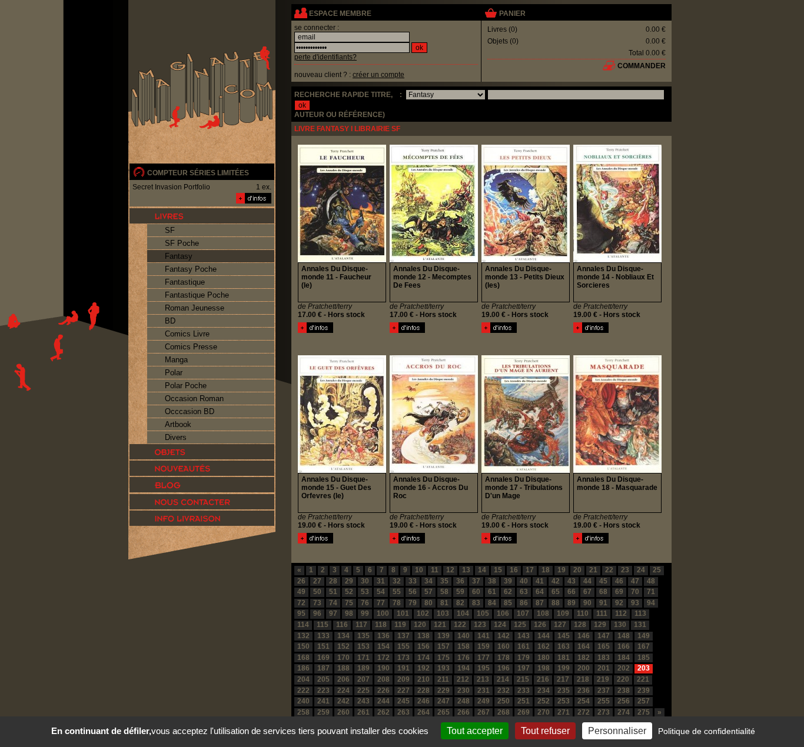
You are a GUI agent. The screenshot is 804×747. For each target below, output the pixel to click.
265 (443, 712)
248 (463, 701)
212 (463, 679)
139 (443, 636)
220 (623, 679)
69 (619, 592)
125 (520, 625)
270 (543, 712)
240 (303, 701)
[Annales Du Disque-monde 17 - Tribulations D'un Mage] (499, 541)
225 (363, 690)
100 (383, 613)
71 (651, 592)
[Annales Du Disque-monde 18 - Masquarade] (591, 541)
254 (583, 701)
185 (643, 657)
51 (333, 592)
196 (503, 668)
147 (603, 636)
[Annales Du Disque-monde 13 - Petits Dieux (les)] (499, 330)
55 (397, 592)
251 (523, 701)
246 (423, 701)
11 (434, 570)
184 (623, 657)
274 (623, 712)
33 (412, 581)
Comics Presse (191, 346)
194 (463, 668)
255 (603, 701)
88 (555, 603)
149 (643, 636)
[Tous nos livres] (201, 216)
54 (381, 592)
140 (463, 636)
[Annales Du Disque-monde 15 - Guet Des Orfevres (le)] (315, 541)
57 (428, 592)
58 (444, 592)
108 (543, 613)
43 (571, 581)
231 (483, 690)
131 (640, 625)
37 (476, 581)
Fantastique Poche (197, 295)
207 (363, 679)
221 (643, 679)
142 (503, 636)
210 (423, 679)
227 (403, 690)
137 (403, 636)
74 (333, 603)
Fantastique (185, 282)
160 (503, 646)
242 (343, 701)
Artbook (178, 424)
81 (444, 603)
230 (463, 690)
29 (349, 581)
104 (463, 613)
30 (365, 581)
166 (623, 646)
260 (343, 712)
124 (500, 625)
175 (443, 657)
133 (323, 636)
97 (333, 613)
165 (603, 646)
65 (555, 592)
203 (643, 668)
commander (641, 66)
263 (403, 712)
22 (609, 570)
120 (420, 625)
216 (543, 679)
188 (343, 668)
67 (587, 592)
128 (580, 625)
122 (460, 625)
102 (423, 613)
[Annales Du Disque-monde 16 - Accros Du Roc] (407, 541)
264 (423, 712)
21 (593, 570)
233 (523, 690)
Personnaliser (617, 731)
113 (640, 613)
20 (577, 570)
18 (545, 570)
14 (482, 570)
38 (492, 581)
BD (170, 320)
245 (403, 701)
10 (419, 570)
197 (523, 668)
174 (423, 657)
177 (483, 657)
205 (323, 679)
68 (603, 592)
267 (483, 712)
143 (523, 636)
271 (563, 712)
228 (423, 690)
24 (641, 570)
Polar (173, 372)
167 (643, 646)
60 (476, 592)
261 (363, 712)
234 (543, 690)
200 (583, 668)
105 (483, 613)
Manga (176, 359)
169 (323, 657)
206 (343, 679)
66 (571, 592)
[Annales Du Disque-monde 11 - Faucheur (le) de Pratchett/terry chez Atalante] (342, 260)
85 (508, 603)
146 (583, 636)
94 (651, 603)
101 (403, 613)
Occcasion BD (189, 411)
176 (463, 657)
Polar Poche (186, 385)
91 (603, 603)
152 (343, 646)
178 (503, 657)
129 (600, 625)
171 (363, 657)
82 (460, 603)
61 (492, 592)
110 (583, 613)
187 (323, 668)
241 (323, 701)
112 (621, 613)
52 (349, 592)
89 (571, 603)
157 (443, 646)
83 (476, 603)
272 (583, 712)
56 (412, 592)
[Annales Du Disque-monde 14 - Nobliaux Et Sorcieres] (591, 330)
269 (523, 712)
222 (303, 690)
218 (583, 679)
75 (349, 603)
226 (383, 690)
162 (543, 646)
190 (383, 668)
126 (540, 625)
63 (524, 592)
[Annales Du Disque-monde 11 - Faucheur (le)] (315, 330)
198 (543, 668)
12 (450, 570)
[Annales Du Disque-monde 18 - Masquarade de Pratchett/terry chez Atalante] (617, 470)
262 (383, 712)
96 (317, 613)
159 (483, 646)
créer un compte (378, 75)
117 (361, 625)
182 (583, 657)
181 (563, 657)
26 (301, 581)
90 (587, 603)
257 (643, 701)
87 (540, 603)
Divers (176, 437)
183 (603, 657)
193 (443, 668)
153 (363, 646)
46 (619, 581)
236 (583, 690)
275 (643, 712)
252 (543, 701)
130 (620, 625)
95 (301, 613)
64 (540, 592)
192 (423, 668)
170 (343, 657)
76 (365, 603)
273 (603, 712)
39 (508, 581)
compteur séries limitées (198, 173)
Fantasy (178, 256)
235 (563, 690)
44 (587, 581)
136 (383, 636)
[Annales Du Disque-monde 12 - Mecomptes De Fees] (407, 330)
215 (523, 679)
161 (523, 646)
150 (303, 646)
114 (303, 625)
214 (503, 679)
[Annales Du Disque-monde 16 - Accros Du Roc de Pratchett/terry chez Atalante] (434, 470)
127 (560, 625)
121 (440, 625)
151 (323, 646)
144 (543, 636)
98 (349, 613)
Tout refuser (545, 731)
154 (383, 646)
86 (524, 603)
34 (428, 581)
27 (317, 581)
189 (363, 668)
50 (317, 592)
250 (503, 701)
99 (365, 613)
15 (498, 570)
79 (412, 603)
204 (303, 679)
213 (483, 679)
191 (403, 668)
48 (651, 581)
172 (383, 657)
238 (623, 690)
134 (343, 636)
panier (512, 13)
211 (443, 679)
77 (381, 603)
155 (403, 646)
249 (483, 701)
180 (543, 657)
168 (303, 657)
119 (400, 625)
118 (381, 625)
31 (381, 581)
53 (365, 592)
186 (303, 668)
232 (503, 690)
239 (643, 690)
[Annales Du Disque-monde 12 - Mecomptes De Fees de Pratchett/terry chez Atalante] (434, 260)
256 (623, 701)
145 (563, 636)
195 (483, 668)
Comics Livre (187, 333)
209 (403, 679)
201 (603, 668)
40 (524, 581)
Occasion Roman (194, 398)
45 (603, 581)
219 (603, 679)
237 (603, 690)
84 (492, 603)
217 (563, 679)
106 (503, 613)
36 (460, 581)
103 (443, 613)
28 (333, 581)
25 (657, 570)
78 (397, 603)
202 (623, 668)
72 (301, 603)
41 (540, 581)
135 (363, 636)
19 (561, 570)
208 (383, 679)
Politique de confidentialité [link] (706, 731)
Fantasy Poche (191, 269)
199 (563, 668)
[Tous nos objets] (201, 451)
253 (563, 701)
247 (443, 701)
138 (423, 636)
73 (317, 603)
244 (383, 701)
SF (170, 230)
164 (583, 646)
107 (523, 613)
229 (443, 690)
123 (480, 625)
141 (483, 636)
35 (444, 581)
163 (563, 646)
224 (343, 690)
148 (623, 636)
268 (503, 712)
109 (563, 613)
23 (625, 570)
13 (466, 570)
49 (301, 592)
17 (530, 570)
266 (463, 712)
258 (303, 712)
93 (635, 603)
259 (323, 712)
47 (635, 581)
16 (514, 570)
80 (428, 603)
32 (397, 581)
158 (463, 646)
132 (303, 636)
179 (523, 657)
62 (508, 592)
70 (635, 592)
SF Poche (182, 243)
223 (323, 690)
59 (460, 592)
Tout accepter (475, 731)
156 (423, 646)
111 (601, 613)
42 (555, 581)
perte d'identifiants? (325, 57)
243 (363, 701)
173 (403, 657)
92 (619, 603)
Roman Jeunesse (194, 308)
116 (342, 625)
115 (322, 625)
